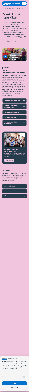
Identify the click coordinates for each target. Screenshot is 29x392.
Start (6, 8)
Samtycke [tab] (4, 358)
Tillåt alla (14, 383)
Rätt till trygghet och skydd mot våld (10, 107)
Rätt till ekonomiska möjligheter (10, 123)
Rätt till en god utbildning (12, 112)
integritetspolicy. (7, 370)
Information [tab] (11, 358)
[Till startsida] (7, 3)
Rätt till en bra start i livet (12, 101)
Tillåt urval (14, 388)
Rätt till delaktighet (10, 117)
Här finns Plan (20, 8)
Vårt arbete (12, 8)
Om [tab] (16, 358)
